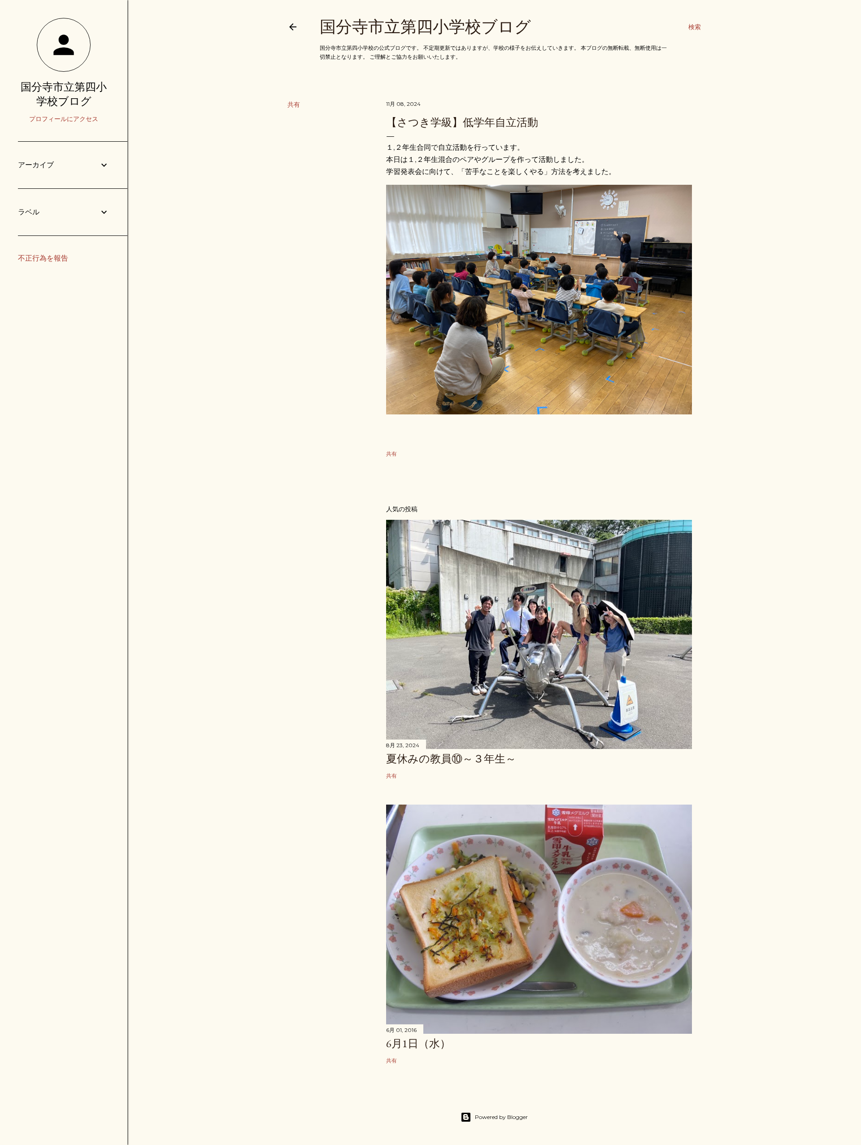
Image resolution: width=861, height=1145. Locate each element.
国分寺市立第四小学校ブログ (425, 26)
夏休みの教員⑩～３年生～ (451, 759)
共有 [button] (293, 104)
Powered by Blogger (501, 1117)
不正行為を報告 (43, 258)
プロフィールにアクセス (63, 119)
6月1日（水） (418, 1043)
